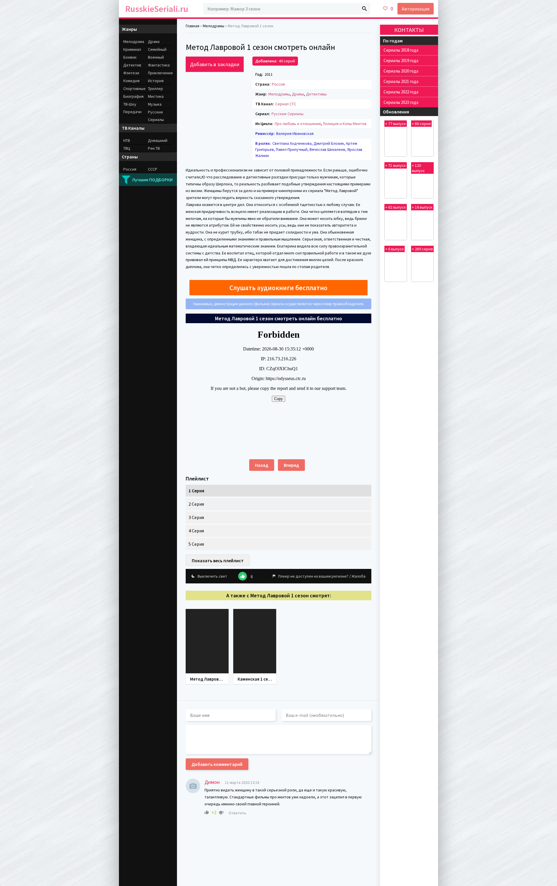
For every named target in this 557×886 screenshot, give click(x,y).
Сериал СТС (285, 103)
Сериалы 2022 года (401, 92)
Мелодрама (133, 41)
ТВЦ (126, 148)
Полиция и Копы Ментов (344, 123)
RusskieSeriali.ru (156, 8)
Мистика (156, 96)
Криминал (132, 49)
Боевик (130, 57)
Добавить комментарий (217, 764)
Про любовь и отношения (298, 123)
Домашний (157, 140)
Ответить (237, 813)
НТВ (126, 140)
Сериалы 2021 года (401, 81)
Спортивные (134, 88)
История (156, 80)
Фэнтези (131, 72)
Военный (156, 57)
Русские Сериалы (287, 113)
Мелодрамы (279, 94)
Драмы (298, 94)
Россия (278, 84)
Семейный (157, 49)
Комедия (131, 80)
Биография (133, 96)
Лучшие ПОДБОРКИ (152, 179)
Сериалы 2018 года (401, 50)
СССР (152, 169)
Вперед (291, 465)
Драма (154, 41)
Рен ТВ (154, 148)
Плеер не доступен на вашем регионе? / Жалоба (322, 576)
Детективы (316, 94)
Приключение (160, 72)
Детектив (132, 65)
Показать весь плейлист (218, 560)
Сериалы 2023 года (401, 102)
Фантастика (159, 65)
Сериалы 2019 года (401, 60)
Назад (261, 465)
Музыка (155, 104)
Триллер (155, 88)
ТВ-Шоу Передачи (132, 108)
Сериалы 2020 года (401, 71)
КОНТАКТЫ (409, 29)
